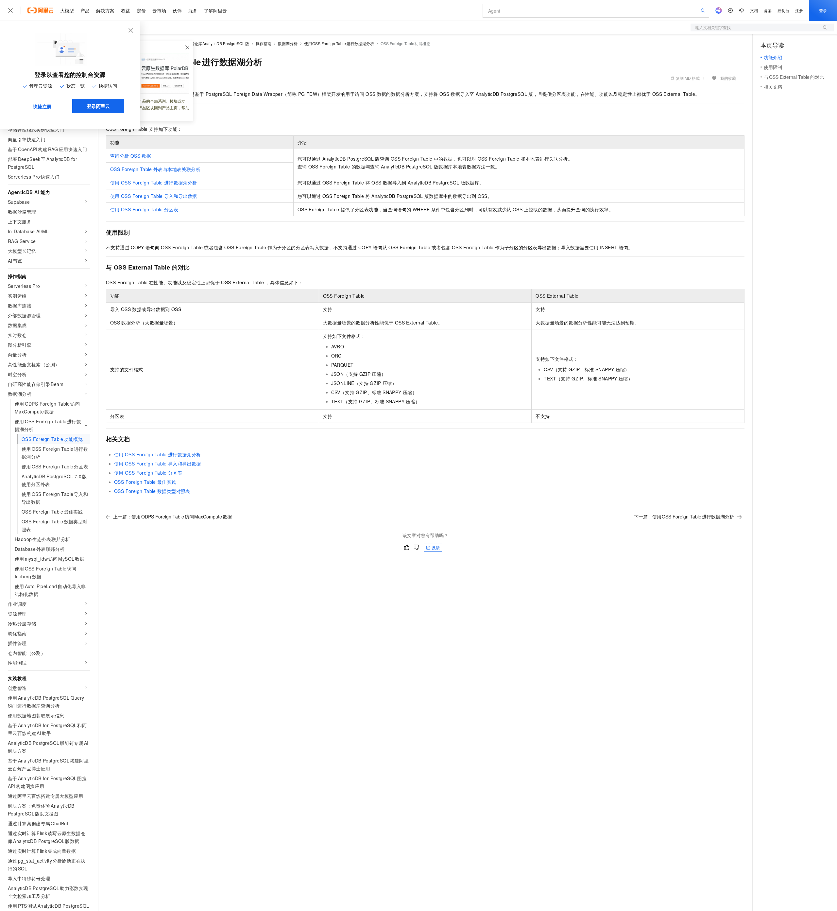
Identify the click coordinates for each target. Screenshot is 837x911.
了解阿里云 (215, 10)
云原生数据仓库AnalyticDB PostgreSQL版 (212, 43)
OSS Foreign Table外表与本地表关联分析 (155, 169)
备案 (768, 10)
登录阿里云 (98, 106)
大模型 (67, 10)
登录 (823, 10)
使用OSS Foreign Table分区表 (144, 209)
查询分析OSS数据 (130, 155)
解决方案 (105, 10)
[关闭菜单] (10, 10)
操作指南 (263, 43)
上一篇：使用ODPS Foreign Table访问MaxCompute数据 (172, 516)
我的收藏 (728, 78)
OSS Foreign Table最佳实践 (145, 482)
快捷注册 (42, 106)
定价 (141, 10)
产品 (85, 10)
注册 (799, 10)
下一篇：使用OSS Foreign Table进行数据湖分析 (684, 516)
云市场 (159, 10)
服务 (192, 10)
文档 (754, 10)
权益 (125, 10)
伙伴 (177, 10)
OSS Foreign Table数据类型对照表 (152, 491)
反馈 (436, 547)
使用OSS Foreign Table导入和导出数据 (153, 196)
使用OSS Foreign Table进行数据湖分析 (339, 43)
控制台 (783, 10)
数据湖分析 (288, 43)
